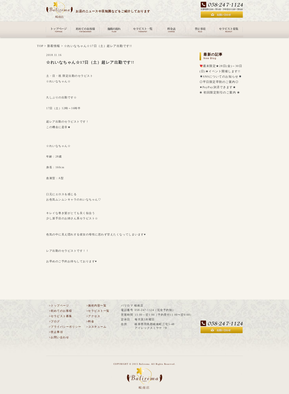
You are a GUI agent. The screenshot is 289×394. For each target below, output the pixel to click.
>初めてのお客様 (60, 310)
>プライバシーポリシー (65, 326)
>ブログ (54, 321)
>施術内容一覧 (96, 305)
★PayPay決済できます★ (218, 87)
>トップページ (59, 305)
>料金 (90, 321)
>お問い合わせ (59, 337)
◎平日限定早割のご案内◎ (219, 81)
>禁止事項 (56, 332)
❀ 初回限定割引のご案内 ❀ (220, 92)
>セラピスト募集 (60, 316)
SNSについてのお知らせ (220, 76)
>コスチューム (96, 326)
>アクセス (93, 316)
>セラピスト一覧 (98, 310)
